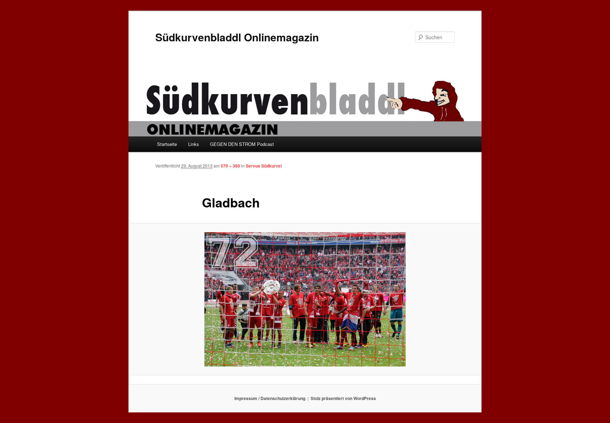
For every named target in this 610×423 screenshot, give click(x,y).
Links (193, 144)
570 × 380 (230, 166)
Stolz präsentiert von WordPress (343, 398)
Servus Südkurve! (264, 166)
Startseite (167, 144)
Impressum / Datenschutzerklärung (269, 398)
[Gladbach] (305, 299)
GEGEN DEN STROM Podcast (242, 144)
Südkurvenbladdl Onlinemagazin (237, 37)
